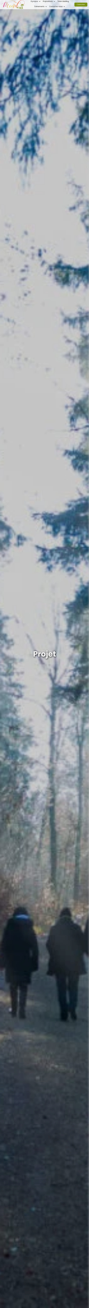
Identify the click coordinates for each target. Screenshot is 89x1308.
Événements (39, 6)
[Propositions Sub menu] (54, 2)
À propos (34, 1)
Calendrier (81, 4)
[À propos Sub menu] (40, 2)
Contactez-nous (56, 6)
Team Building (63, 1)
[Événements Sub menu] (46, 7)
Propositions (48, 1)
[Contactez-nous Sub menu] (64, 7)
